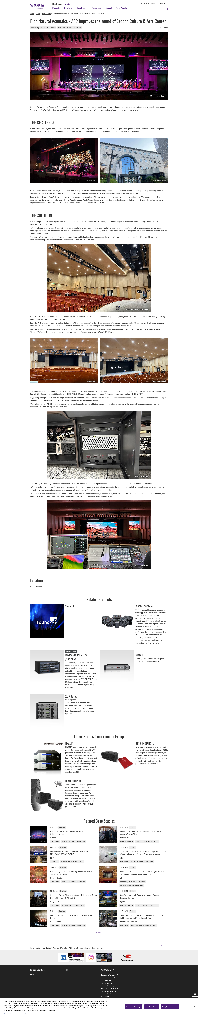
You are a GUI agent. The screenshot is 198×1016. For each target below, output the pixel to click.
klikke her (9, 1010)
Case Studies (81, 8)
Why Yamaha (121, 8)
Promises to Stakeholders (109, 988)
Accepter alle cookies (169, 1007)
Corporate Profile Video (108, 978)
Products (56, 8)
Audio (67, 4)
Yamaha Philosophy (107, 986)
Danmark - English (149, 3)
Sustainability (105, 996)
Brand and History (107, 991)
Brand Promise (106, 980)
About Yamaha (106, 969)
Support (108, 8)
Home (32, 14)
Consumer (161, 3)
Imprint (6, 1014)
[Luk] (194, 1006)
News (67, 969)
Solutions (68, 8)
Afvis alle (151, 1007)
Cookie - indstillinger (133, 1007)
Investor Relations (107, 994)
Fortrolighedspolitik (17, 1014)
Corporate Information (108, 975)
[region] (99, 1007)
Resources (96, 8)
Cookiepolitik (29, 1014)
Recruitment (105, 983)
